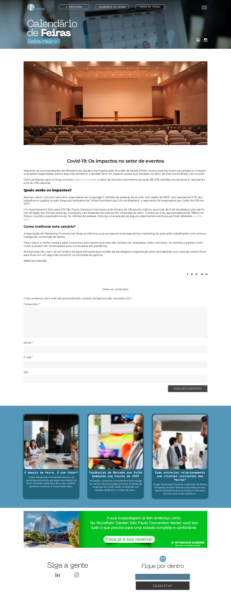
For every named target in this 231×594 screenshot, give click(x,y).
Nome (28, 342)
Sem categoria (115, 155)
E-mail (28, 357)
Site (26, 372)
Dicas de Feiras (150, 7)
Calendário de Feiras (112, 7)
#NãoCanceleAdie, (86, 179)
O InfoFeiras (74, 7)
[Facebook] (198, 40)
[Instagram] (205, 40)
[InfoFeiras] (33, 7)
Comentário (32, 304)
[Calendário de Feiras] (51, 31)
